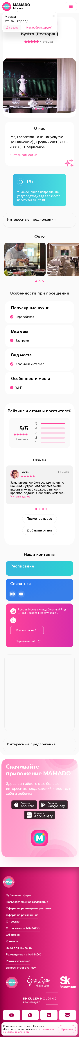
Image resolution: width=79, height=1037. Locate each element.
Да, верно (12, 27)
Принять (67, 1029)
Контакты (12, 941)
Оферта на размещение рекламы (28, 908)
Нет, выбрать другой (39, 27)
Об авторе (13, 935)
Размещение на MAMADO (23, 955)
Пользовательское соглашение (27, 902)
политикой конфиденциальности (28, 1030)
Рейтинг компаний (18, 961)
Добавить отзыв (39, 530)
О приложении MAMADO (23, 928)
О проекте (12, 922)
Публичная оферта (18, 895)
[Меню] (71, 6)
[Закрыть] (53, 15)
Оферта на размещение (22, 915)
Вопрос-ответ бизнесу (21, 968)
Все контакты (25, 630)
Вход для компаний (19, 948)
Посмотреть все (39, 519)
